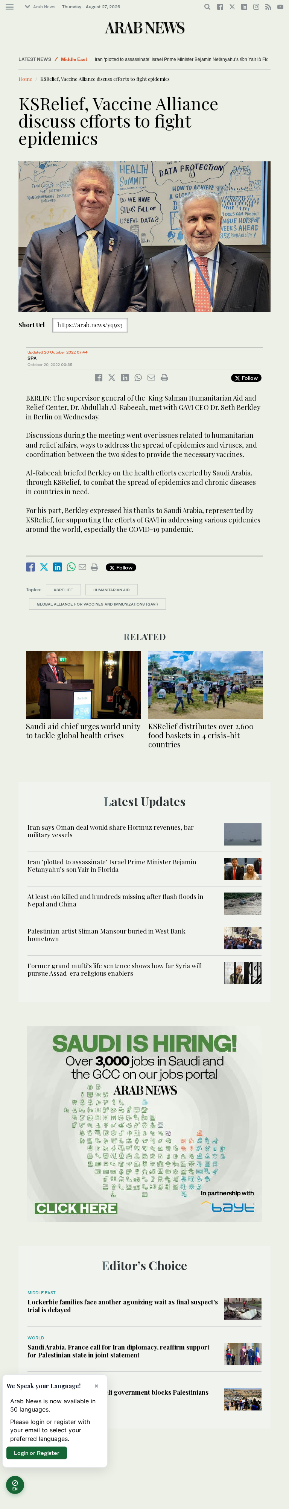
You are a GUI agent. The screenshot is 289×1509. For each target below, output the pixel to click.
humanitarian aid (111, 590)
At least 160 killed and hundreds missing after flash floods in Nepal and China (174, 59)
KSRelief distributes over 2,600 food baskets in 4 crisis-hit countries (201, 735)
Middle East (41, 1292)
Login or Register (36, 1453)
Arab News (44, 6)
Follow (249, 378)
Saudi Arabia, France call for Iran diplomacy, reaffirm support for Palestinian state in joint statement (118, 1351)
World (67, 59)
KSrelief (63, 590)
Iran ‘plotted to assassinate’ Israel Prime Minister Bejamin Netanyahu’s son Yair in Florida (111, 865)
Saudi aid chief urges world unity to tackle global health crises (83, 730)
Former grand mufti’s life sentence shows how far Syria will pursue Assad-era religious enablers (114, 969)
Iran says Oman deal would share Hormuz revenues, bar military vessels (110, 831)
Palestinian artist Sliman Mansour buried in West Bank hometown (106, 935)
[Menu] (10, 7)
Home (25, 79)
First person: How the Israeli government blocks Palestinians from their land (117, 1396)
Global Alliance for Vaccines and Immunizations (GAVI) (97, 604)
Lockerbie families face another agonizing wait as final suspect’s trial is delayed (122, 1305)
